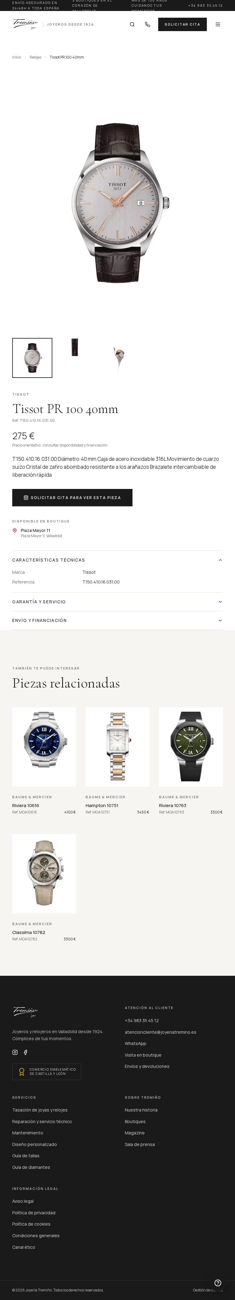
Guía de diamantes (31, 1167)
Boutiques (135, 1121)
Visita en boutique (143, 1055)
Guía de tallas (25, 1155)
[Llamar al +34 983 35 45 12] (147, 24)
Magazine (135, 1133)
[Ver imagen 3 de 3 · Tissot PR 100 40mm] (117, 358)
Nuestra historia (141, 1110)
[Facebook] (25, 1052)
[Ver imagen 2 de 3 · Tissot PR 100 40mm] (75, 358)
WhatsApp (135, 1043)
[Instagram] (15, 1052)
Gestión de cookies (208, 1290)
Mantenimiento (27, 1133)
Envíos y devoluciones (147, 1066)
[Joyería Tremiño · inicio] (25, 1012)
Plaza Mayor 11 (35, 530)
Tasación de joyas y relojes (40, 1110)
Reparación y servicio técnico (42, 1121)
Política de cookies (31, 1224)
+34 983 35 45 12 (205, 5)
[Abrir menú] (218, 24)
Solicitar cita (182, 24)
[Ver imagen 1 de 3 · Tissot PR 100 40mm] (32, 358)
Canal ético (23, 1247)
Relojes (35, 57)
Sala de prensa (140, 1144)
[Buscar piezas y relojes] (132, 24)
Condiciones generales (36, 1235)
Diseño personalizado (34, 1144)
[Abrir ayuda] (217, 1282)
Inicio (16, 57)
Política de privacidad (33, 1213)
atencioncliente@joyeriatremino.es (160, 1032)
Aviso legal (23, 1201)
